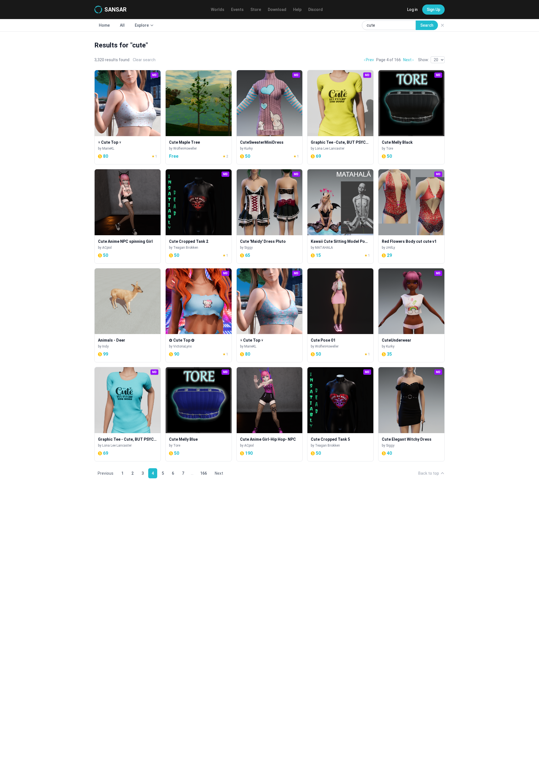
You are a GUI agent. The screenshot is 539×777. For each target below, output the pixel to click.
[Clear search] (442, 25)
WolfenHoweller (185, 148)
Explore (142, 25)
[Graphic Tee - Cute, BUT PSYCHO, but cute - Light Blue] (128, 414)
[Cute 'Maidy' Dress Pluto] (270, 216)
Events (237, 9)
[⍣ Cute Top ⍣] (128, 117)
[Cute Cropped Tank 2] (199, 216)
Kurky (248, 148)
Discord (315, 9)
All (122, 25)
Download (277, 9)
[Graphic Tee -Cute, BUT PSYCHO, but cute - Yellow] (340, 117)
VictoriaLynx (182, 346)
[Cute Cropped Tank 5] (340, 414)
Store (255, 9)
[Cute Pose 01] (340, 315)
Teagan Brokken (185, 248)
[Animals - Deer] (128, 315)
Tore (389, 148)
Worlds (217, 9)
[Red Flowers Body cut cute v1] (411, 216)
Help (297, 9)
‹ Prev (369, 60)
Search (426, 25)
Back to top (428, 473)
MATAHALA (324, 248)
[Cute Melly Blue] (199, 414)
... (192, 473)
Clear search (144, 60)
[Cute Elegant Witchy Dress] (411, 414)
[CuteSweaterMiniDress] (270, 117)
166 (203, 473)
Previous (105, 473)
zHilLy (390, 248)
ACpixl (107, 248)
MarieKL (108, 148)
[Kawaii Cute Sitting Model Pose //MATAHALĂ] (340, 216)
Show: (423, 60)
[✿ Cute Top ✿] (199, 315)
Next (219, 473)
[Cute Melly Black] (411, 117)
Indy (105, 346)
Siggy (248, 248)
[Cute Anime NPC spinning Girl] (128, 216)
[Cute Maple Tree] (199, 117)
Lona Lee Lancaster (329, 148)
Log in (412, 9)
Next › (408, 60)
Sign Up (433, 9)
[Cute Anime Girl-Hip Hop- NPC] (270, 414)
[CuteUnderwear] (411, 315)
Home (104, 25)
